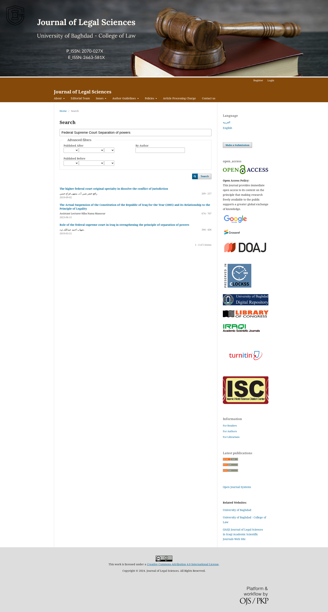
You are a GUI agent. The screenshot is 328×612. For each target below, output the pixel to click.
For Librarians (231, 437)
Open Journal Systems (237, 487)
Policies (150, 98)
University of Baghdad (237, 510)
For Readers (230, 425)
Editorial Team (80, 98)
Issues (100, 98)
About (58, 98)
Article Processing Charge (179, 98)
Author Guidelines (124, 98)
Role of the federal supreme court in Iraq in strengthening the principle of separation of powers (124, 225)
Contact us (208, 98)
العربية (226, 122)
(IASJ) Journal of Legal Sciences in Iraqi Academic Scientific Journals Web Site (243, 534)
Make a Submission (237, 145)
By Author (142, 145)
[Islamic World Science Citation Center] (245, 403)
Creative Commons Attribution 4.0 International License (183, 564)
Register (258, 80)
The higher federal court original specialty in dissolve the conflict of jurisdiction (114, 188)
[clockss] (237, 289)
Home (63, 111)
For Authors (230, 431)
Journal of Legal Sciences (82, 91)
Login (270, 80)
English (227, 128)
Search (205, 176)
